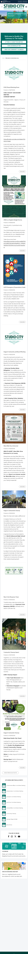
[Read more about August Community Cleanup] (14, 730)
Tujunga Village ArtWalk (11, 819)
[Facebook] (8, 837)
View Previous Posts (10, 772)
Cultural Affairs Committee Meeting (14, 807)
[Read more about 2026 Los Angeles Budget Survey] (14, 217)
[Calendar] (26, 7)
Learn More (22, 16)
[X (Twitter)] (15, 837)
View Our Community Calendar (14, 49)
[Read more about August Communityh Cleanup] (14, 507)
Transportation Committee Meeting (14, 791)
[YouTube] (19, 837)
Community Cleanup (11, 813)
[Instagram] (11, 837)
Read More (22, 171)
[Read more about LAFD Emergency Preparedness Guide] (14, 284)
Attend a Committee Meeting (14, 42)
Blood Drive (9, 824)
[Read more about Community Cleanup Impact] (14, 649)
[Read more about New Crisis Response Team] (14, 594)
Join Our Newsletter (14, 45)
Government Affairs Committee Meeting (15, 785)
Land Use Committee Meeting (13, 802)
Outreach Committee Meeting (13, 796)
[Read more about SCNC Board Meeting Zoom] (14, 84)
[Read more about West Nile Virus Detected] (14, 443)
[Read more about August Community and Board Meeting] (14, 349)
